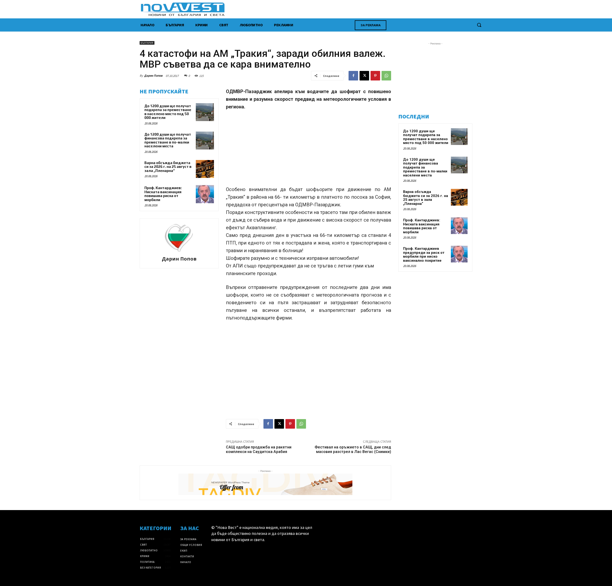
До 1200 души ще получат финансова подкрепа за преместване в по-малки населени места (167, 140)
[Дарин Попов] (179, 238)
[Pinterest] (375, 75)
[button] (479, 25)
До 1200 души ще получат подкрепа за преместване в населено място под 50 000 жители (167, 112)
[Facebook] (353, 75)
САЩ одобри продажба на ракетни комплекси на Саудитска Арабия (258, 449)
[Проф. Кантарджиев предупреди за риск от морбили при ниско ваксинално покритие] (459, 254)
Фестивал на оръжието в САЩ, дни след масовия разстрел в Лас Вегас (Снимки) (353, 449)
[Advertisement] (308, 150)
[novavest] (318, 9)
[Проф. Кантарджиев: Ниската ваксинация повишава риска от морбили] (205, 194)
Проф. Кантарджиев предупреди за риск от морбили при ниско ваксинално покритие (423, 254)
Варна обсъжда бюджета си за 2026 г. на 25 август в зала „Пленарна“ (167, 167)
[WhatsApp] (386, 75)
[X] (364, 75)
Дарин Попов (153, 76)
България (147, 42)
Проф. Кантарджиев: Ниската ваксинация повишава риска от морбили (163, 194)
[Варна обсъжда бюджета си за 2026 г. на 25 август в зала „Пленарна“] (205, 169)
